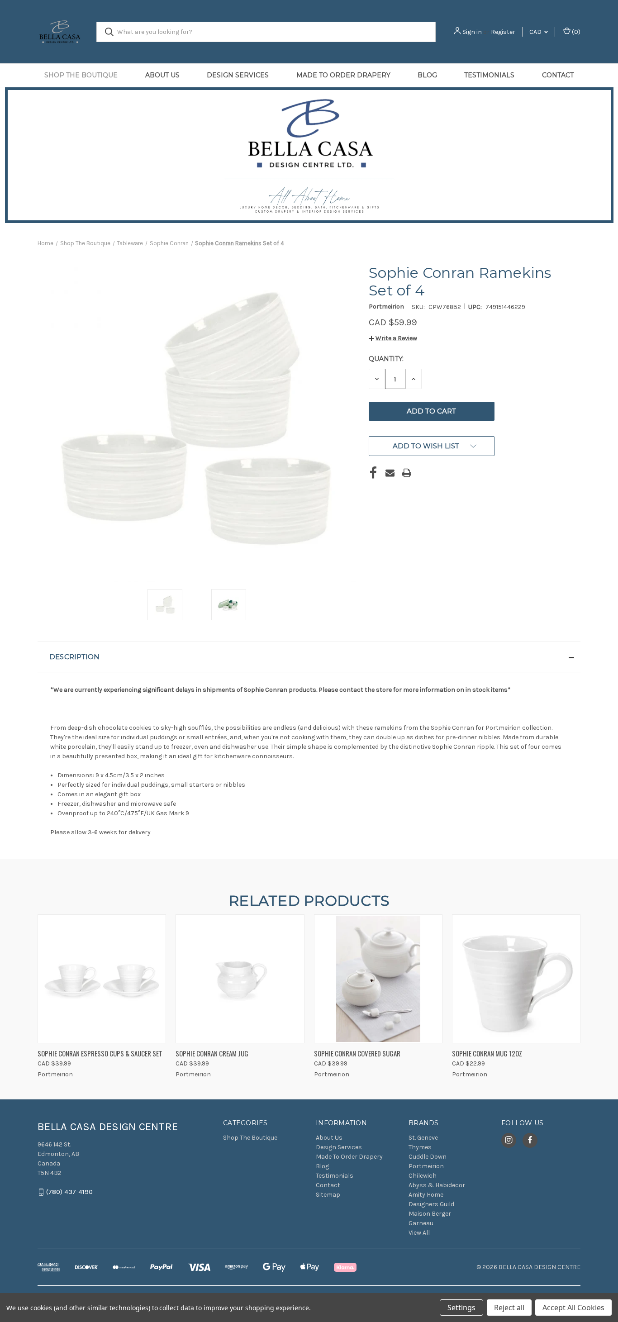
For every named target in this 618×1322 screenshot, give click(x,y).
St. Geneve (423, 1137)
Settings (461, 1307)
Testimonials (489, 75)
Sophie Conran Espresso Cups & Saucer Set (100, 1053)
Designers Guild (431, 1204)
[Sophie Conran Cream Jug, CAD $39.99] (239, 978)
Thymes (420, 1147)
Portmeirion (426, 1166)
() (575, 32)
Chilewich (423, 1175)
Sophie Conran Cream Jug (212, 1053)
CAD (536, 32)
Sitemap (328, 1194)
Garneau (421, 1223)
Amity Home (426, 1194)
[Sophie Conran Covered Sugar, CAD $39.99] (378, 978)
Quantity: (386, 359)
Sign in (472, 32)
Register (503, 32)
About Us (162, 75)
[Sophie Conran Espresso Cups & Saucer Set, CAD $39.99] (101, 978)
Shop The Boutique (81, 75)
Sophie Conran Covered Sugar (357, 1053)
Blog (427, 75)
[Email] (390, 472)
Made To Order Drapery (343, 75)
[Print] (406, 472)
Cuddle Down (428, 1156)
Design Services (238, 75)
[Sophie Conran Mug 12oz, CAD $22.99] (516, 978)
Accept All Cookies (573, 1307)
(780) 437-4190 (69, 1192)
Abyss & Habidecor (437, 1185)
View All (419, 1232)
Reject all (509, 1307)
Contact (558, 75)
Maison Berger (430, 1213)
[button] (393, 338)
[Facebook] (373, 472)
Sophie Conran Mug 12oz (487, 1053)
